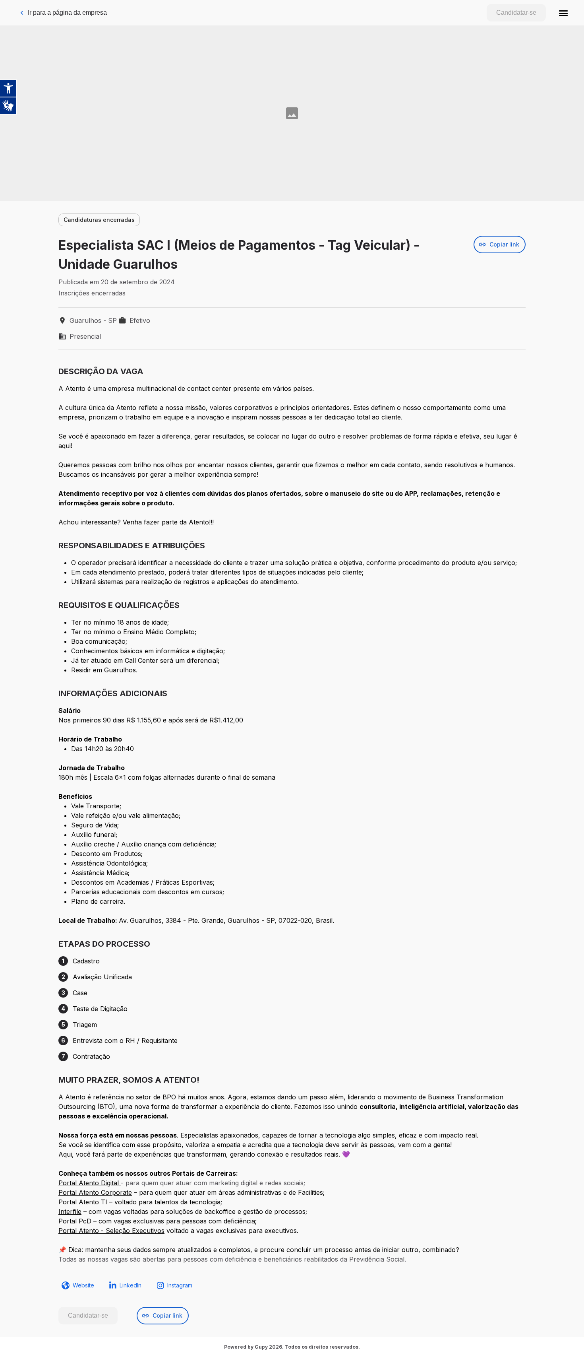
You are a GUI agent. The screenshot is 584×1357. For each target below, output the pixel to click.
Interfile (69, 1211)
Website (83, 1285)
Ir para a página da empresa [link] (67, 12)
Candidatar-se (516, 12)
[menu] (563, 12)
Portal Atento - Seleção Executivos (111, 1231)
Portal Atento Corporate (95, 1192)
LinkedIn (130, 1285)
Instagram (179, 1285)
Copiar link (504, 244)
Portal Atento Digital (89, 1183)
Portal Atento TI (82, 1202)
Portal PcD (74, 1221)
